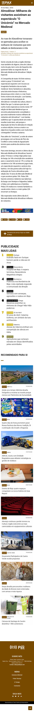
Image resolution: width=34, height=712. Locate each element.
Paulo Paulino (16, 702)
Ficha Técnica (17, 678)
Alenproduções (24, 702)
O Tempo (17, 682)
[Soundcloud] (21, 696)
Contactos (17, 686)
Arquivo (3, 32)
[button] (32, 3)
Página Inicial (4, 51)
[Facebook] (13, 696)
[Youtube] (16, 696)
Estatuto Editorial (17, 675)
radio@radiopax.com (19, 664)
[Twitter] (18, 696)
